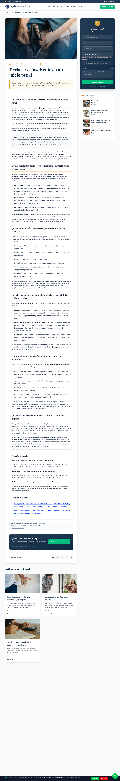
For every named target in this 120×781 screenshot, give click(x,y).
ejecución (66, 335)
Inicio (48, 6)
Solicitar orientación (58, 542)
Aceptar (95, 778)
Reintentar (84, 59)
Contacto (80, 6)
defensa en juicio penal (37, 288)
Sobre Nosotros (70, 6)
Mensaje (84, 68)
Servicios (55, 6)
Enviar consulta (107, 7)
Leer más (10, 614)
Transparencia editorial (18, 528)
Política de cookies (64, 777)
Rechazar (103, 778)
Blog (62, 6)
